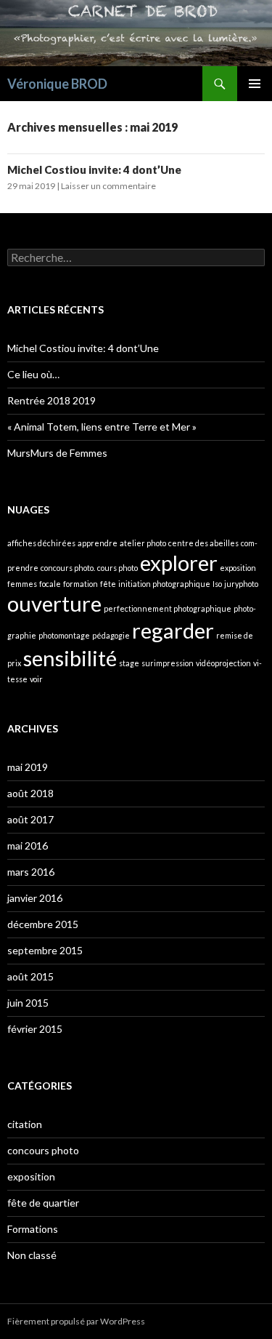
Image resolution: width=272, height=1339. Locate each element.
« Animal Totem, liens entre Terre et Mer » (102, 426)
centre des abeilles (203, 543)
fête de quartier (43, 1202)
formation (80, 583)
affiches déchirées (41, 543)
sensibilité (70, 658)
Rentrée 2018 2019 (51, 400)
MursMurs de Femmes (57, 453)
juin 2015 (28, 1002)
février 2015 (34, 1029)
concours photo (43, 1150)
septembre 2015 (45, 950)
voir (36, 679)
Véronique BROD (57, 84)
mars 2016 (30, 872)
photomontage (64, 635)
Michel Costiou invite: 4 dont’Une (94, 169)
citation (24, 1124)
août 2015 (30, 976)
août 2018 (30, 793)
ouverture (54, 603)
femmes (22, 583)
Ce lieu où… (33, 374)
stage (129, 663)
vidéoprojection (223, 663)
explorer (179, 562)
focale (50, 583)
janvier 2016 (34, 898)
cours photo (117, 567)
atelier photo (143, 543)
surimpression (167, 663)
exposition (238, 567)
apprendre (98, 543)
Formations (32, 1229)
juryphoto (241, 583)
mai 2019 (27, 767)
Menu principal (254, 83)
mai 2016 (27, 845)
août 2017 (30, 819)
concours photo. (68, 567)
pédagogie (111, 635)
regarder (173, 630)
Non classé (32, 1255)
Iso (217, 583)
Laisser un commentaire (108, 185)
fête (108, 583)
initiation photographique (164, 583)
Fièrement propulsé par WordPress (76, 1321)
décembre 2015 (42, 924)
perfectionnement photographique (167, 608)
